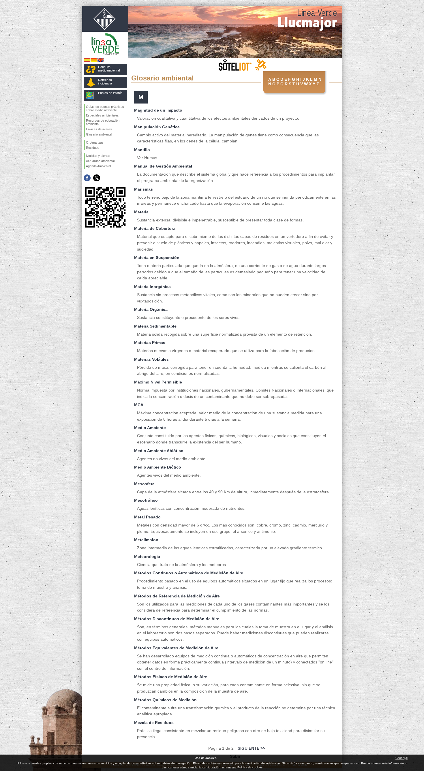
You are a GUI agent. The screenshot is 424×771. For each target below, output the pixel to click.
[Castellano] (87, 60)
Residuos (92, 147)
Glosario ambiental (99, 134)
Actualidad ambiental (100, 161)
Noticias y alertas (98, 155)
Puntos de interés (110, 93)
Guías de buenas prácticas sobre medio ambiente (105, 108)
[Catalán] (94, 60)
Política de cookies (249, 767)
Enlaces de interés (99, 129)
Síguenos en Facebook (87, 177)
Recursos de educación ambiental (102, 122)
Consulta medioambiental (109, 68)
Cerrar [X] (401, 757)
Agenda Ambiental (98, 166)
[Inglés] (100, 60)
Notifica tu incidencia (105, 81)
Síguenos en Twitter (96, 177)
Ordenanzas (95, 142)
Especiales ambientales (102, 115)
